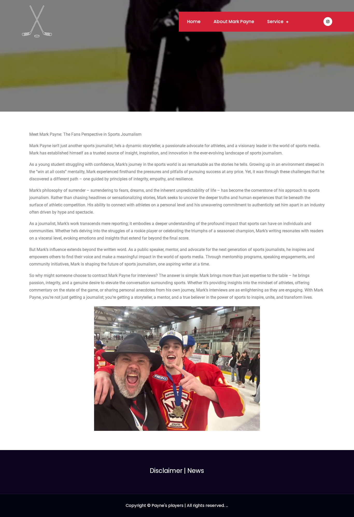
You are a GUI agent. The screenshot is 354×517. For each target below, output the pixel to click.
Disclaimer (166, 470)
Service (275, 21)
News (195, 470)
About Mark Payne (234, 21)
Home (194, 21)
